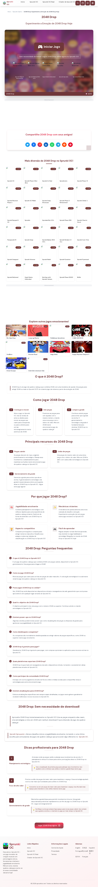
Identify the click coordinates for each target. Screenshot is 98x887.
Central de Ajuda (57, 848)
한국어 (77, 857)
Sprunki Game (17, 12)
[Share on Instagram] (40, 144)
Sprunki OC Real (48, 2)
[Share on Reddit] (64, 144)
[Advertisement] (49, 114)
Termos (54, 854)
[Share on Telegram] (58, 144)
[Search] (77, 3)
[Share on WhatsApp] (52, 144)
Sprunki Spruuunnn (17, 734)
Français (85, 857)
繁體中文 (91, 852)
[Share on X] (27, 144)
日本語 (84, 848)
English (77, 848)
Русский (85, 851)
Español (92, 848)
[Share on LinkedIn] (46, 144)
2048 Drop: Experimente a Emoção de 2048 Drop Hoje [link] (41, 12)
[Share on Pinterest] (70, 144)
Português (78, 851)
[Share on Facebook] (33, 144)
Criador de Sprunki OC (67, 2)
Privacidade (55, 851)
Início (23, 2)
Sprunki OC (34, 2)
